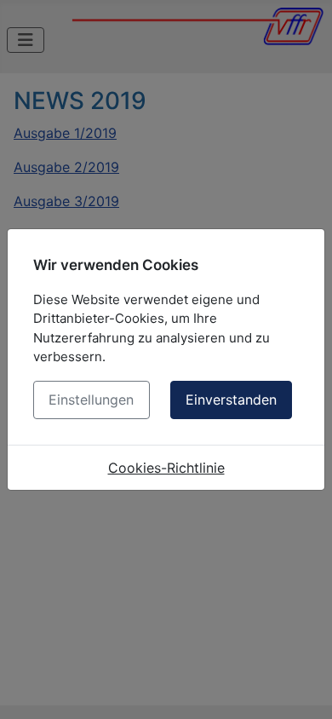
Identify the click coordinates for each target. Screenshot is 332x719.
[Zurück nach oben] (302, 687)
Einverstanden (231, 399)
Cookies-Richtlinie (166, 467)
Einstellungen (91, 399)
